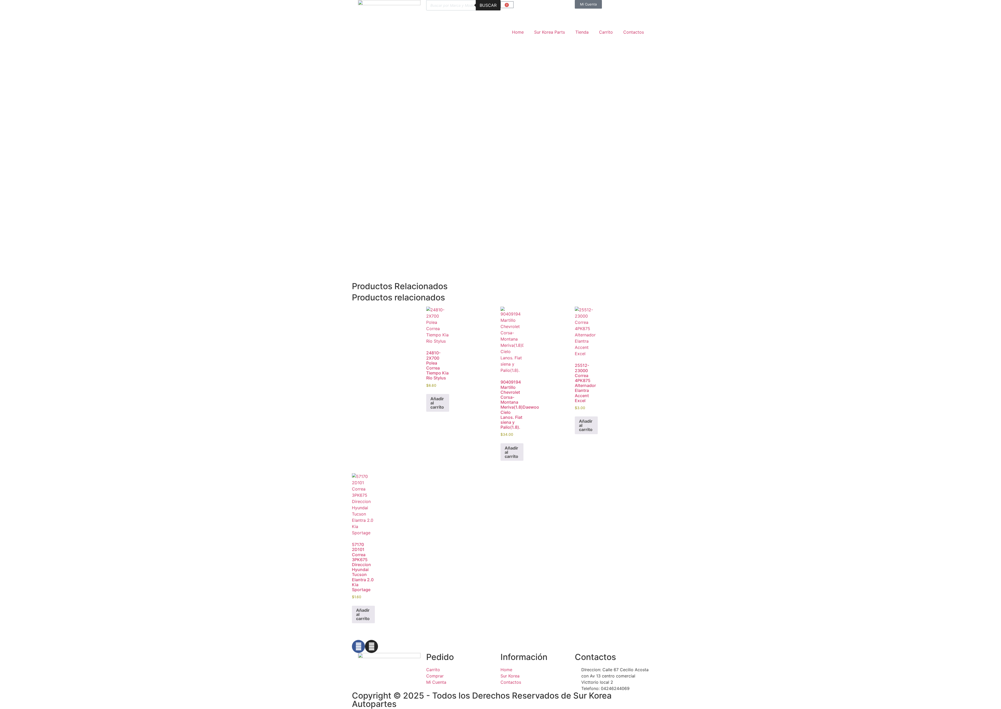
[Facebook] (358, 646)
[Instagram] (371, 646)
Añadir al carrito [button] (437, 403)
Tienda (582, 32)
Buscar (488, 5)
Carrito (606, 32)
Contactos (633, 32)
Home (518, 32)
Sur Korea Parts (549, 32)
